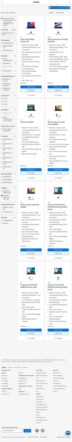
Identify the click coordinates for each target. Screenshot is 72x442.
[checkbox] (7, 119)
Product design (5, 45)
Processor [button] (4, 136)
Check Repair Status (41, 404)
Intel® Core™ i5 (5, 139)
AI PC (37, 378)
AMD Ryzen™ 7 (5, 152)
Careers (55, 391)
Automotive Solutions (41, 375)
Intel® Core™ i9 (5, 148)
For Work (4, 378)
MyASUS (38, 422)
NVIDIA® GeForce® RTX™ (7, 195)
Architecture (4, 50)
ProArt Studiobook (6, 58)
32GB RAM (4, 182)
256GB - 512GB (6, 207)
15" (2, 101)
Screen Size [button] (5, 96)
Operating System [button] (7, 76)
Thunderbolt (5, 220)
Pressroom (56, 381)
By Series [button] (4, 56)
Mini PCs (21, 373)
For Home (4, 375)
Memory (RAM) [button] (6, 174)
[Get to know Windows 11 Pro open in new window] (60, 9)
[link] (36, 2)
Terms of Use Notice (33, 437)
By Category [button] (5, 40)
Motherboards (22, 378)
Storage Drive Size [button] (7, 204)
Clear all (14, 29)
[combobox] (62, 12)
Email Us (38, 412)
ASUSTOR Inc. (57, 383)
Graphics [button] (4, 188)
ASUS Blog (39, 386)
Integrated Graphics (7, 190)
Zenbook (3, 63)
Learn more (31, 90)
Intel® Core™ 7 (5, 166)
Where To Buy (39, 399)
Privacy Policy (43, 437)
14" (2, 98)
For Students (5, 383)
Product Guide (40, 396)
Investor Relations (58, 375)
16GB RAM (4, 179)
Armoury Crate (40, 388)
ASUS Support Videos (42, 420)
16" (2, 104)
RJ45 (2, 223)
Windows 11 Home (7, 88)
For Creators (5, 381)
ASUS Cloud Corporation (59, 386)
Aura (37, 391)
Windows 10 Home (7, 83)
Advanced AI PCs (40, 381)
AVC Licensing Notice (41, 383)
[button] (2, 2)
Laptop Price (39, 402)
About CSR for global (58, 378)
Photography (5, 42)
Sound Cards (22, 383)
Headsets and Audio (24, 394)
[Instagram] (42, 430)
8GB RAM (4, 176)
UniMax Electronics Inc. (59, 388)
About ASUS (56, 373)
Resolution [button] (4, 110)
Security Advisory (40, 417)
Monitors (4, 391)
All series (24, 367)
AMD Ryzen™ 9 (5, 157)
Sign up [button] (27, 431)
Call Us (38, 415)
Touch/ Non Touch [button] (7, 126)
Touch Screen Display (5, 129)
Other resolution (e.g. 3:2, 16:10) (7, 117)
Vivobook (4, 70)
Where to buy (31, 87)
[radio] (31, 32)
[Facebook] (37, 430)
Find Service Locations (42, 407)
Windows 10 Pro (6, 79)
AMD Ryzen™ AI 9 (6, 161)
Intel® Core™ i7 (5, 143)
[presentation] (68, 12)
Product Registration (41, 409)
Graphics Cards (23, 381)
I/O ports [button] (4, 217)
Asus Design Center (41, 373)
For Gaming (5, 386)
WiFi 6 (20, 389)
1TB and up (4, 211)
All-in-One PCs (5, 394)
